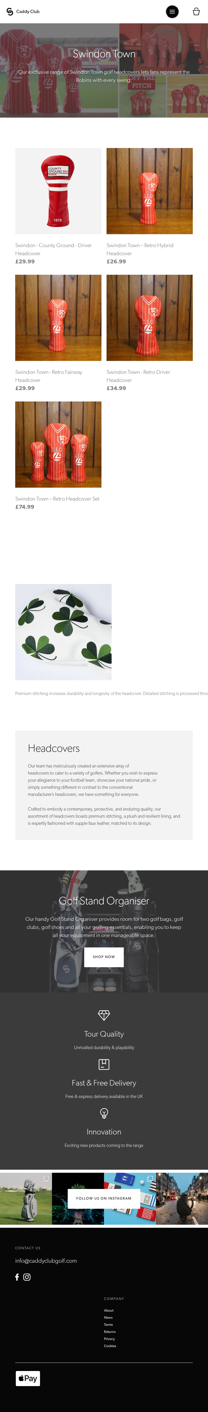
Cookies (110, 1346)
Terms (108, 1325)
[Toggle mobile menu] (172, 11)
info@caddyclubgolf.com (46, 1261)
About (108, 1311)
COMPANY (114, 1299)
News (108, 1318)
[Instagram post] (26, 1199)
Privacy (109, 1339)
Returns (110, 1332)
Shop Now (104, 957)
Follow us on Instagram (104, 1199)
